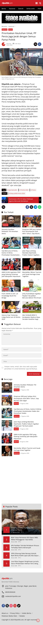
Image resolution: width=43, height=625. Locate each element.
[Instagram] (11, 605)
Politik (10, 29)
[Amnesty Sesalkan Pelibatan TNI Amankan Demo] (11, 221)
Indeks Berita (26, 613)
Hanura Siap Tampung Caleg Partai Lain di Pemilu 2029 (11, 317)
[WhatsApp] (39, 207)
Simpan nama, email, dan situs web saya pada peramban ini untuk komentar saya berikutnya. (20, 368)
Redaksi (22, 616)
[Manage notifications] (38, 620)
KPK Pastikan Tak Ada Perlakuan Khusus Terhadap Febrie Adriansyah (25, 546)
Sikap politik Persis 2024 (17, 193)
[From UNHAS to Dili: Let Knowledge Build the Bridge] (11, 286)
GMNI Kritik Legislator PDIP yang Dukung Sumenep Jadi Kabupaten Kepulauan (11, 274)
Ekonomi (26, 268)
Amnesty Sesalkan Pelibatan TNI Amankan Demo (10, 231)
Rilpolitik (8, 43)
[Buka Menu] (36, 3)
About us (5, 613)
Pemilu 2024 (24, 190)
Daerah (26, 246)
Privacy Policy (15, 613)
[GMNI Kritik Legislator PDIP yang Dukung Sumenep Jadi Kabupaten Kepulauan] (11, 264)
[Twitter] (31, 207)
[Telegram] (35, 207)
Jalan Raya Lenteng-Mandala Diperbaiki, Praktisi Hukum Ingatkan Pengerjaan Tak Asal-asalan (30, 253)
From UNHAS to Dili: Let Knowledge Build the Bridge (10, 296)
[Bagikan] (39, 44)
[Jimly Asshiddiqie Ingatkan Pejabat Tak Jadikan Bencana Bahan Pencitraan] (31, 286)
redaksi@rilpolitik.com (13, 596)
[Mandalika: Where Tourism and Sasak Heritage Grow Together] (31, 264)
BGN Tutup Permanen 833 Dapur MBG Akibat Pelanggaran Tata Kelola (24, 538)
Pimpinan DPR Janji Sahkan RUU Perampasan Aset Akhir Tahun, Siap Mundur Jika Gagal (31, 231)
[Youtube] (15, 605)
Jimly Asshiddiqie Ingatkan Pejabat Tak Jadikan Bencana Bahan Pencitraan (31, 296)
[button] (40, 3)
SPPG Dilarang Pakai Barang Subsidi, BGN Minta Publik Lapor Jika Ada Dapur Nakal (25, 554)
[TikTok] (18, 605)
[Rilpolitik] (17, 3)
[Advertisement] (21, 480)
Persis (34, 190)
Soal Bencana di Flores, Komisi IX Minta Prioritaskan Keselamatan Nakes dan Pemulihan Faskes (11, 253)
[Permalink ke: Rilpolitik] (4, 44)
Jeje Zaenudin (13, 190)
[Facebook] (27, 207)
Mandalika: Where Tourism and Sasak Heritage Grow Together (31, 274)
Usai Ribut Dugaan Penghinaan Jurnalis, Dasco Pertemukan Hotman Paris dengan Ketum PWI (25, 562)
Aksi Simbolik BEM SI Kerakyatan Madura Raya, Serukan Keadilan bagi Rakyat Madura (31, 317)
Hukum (26, 225)
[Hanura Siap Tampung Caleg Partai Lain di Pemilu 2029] (11, 307)
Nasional (4, 29)
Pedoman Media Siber (9, 616)
